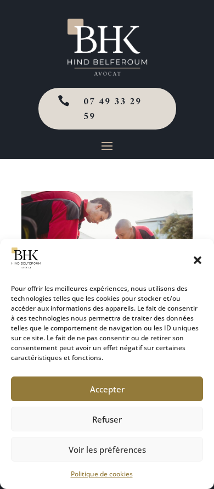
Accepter (107, 389)
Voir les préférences (107, 449)
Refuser (107, 419)
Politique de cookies (102, 474)
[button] (197, 260)
